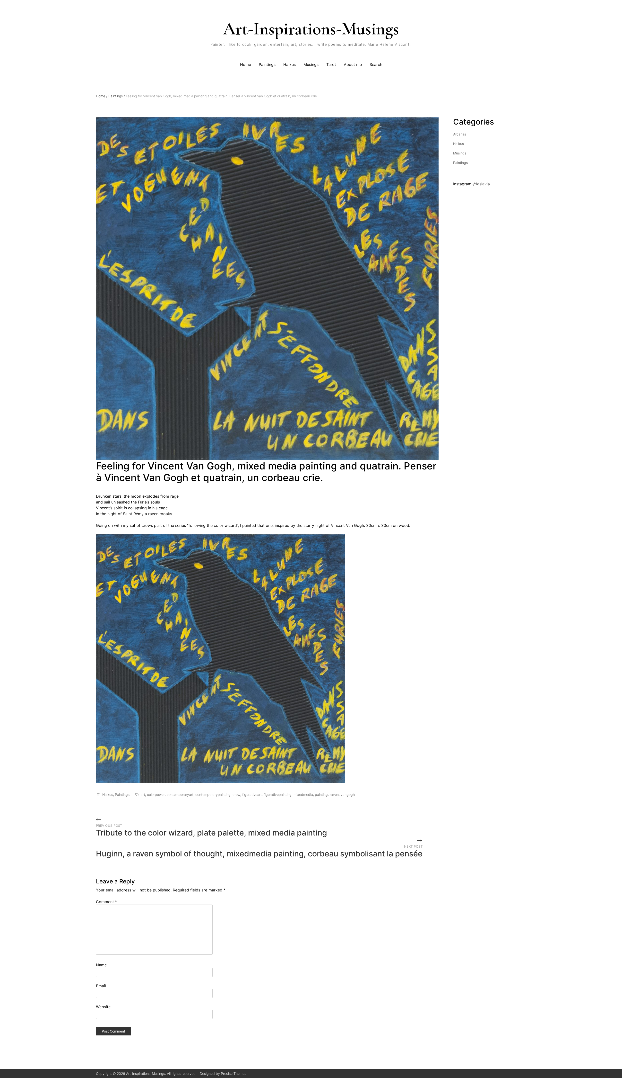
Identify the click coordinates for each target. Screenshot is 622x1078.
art (143, 794)
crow (236, 794)
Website (103, 1006)
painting (321, 794)
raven (334, 794)
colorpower (156, 794)
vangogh (348, 794)
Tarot (331, 64)
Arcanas (459, 134)
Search (376, 64)
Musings (311, 64)
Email (101, 985)
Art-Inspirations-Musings (311, 28)
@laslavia (481, 183)
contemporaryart (180, 794)
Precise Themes (233, 1073)
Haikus (289, 64)
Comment (106, 901)
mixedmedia (303, 794)
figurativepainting (278, 794)
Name (101, 964)
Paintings (267, 64)
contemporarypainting (213, 794)
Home (245, 64)
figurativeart (252, 794)
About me (353, 64)
